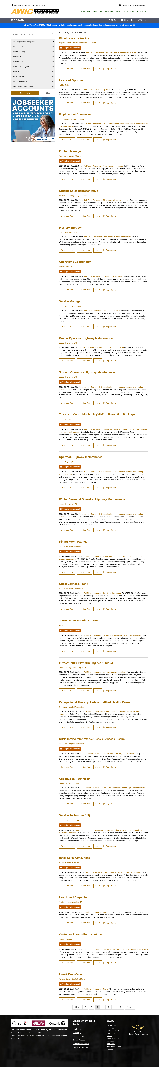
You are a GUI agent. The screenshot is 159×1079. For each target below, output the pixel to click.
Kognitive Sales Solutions (69, 862)
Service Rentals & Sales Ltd (70, 306)
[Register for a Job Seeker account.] (33, 119)
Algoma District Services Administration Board (77, 42)
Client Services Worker (74, 38)
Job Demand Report (81, 1043)
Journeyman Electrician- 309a (79, 620)
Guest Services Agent (73, 584)
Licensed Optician (71, 80)
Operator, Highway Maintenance (80, 457)
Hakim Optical (64, 85)
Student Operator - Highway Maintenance (87, 372)
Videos (109, 1035)
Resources (109, 11)
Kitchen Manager (70, 151)
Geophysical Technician (75, 778)
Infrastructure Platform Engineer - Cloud (86, 663)
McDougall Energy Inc (68, 939)
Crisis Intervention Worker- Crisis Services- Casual (92, 739)
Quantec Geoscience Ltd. (69, 783)
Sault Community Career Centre (71, 119)
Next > (130, 1007)
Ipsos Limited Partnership (69, 232)
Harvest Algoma (65, 266)
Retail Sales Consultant (74, 857)
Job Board (77, 1029)
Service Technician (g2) (74, 815)
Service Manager (70, 301)
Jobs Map (77, 1032)
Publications (97, 11)
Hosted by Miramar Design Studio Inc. (138, 1033)
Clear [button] (48, 93)
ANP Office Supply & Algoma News (73, 195)
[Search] (52, 34)
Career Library (78, 1036)
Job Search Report (80, 1047)
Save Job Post (84, 68)
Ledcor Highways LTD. (68, 343)
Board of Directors (114, 1046)
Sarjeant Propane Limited (69, 820)
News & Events (122, 11)
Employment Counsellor (75, 114)
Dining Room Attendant (74, 541)
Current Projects (113, 1030)
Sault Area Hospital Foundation (71, 707)
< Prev (77, 1007)
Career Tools (85, 11)
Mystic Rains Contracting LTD (70, 902)
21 (121, 1007)
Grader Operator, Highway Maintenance (86, 338)
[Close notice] (134, 25)
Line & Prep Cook (70, 974)
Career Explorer (79, 1040)
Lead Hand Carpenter (73, 897)
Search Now (25, 93)
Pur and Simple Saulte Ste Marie (72, 979)
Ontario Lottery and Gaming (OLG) (73, 667)
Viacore (62, 625)
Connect (143, 11)
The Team (111, 1043)
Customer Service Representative (81, 934)
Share (97, 68)
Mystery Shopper (70, 227)
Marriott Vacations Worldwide (71, 546)
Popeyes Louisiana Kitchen (70, 156)
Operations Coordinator (75, 261)
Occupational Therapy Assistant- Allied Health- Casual (95, 702)
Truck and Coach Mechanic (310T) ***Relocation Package (97, 414)
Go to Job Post (67, 68)
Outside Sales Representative (78, 191)
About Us (134, 11)
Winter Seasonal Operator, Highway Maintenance (92, 499)
